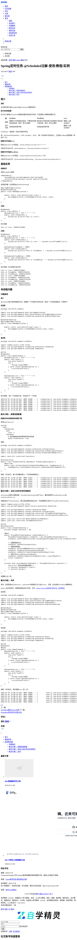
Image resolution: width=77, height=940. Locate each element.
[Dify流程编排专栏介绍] (19, 777)
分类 (6, 13)
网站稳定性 (13, 33)
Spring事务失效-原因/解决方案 (16, 879)
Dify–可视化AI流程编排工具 (15, 860)
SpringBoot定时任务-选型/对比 (11, 712)
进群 (10, 21)
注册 (10, 931)
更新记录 (12, 30)
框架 (10, 71)
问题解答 (12, 25)
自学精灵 (4, 2)
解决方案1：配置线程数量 (17, 90)
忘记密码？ (17, 931)
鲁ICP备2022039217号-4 (44, 894)
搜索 (22, 49)
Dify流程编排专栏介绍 (13, 781)
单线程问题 (8, 86)
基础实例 (7, 84)
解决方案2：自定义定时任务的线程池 (20, 92)
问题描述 (11, 88)
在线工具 (12, 35)
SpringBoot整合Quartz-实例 (10, 710)
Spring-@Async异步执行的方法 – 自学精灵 (50, 588)
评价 (6, 11)
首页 (6, 6)
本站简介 (12, 23)
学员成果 (8, 9)
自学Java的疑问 (11, 890)
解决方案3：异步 (14, 94)
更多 (6, 18)
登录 (7, 721)
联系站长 (12, 28)
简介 (6, 82)
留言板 (7, 16)
